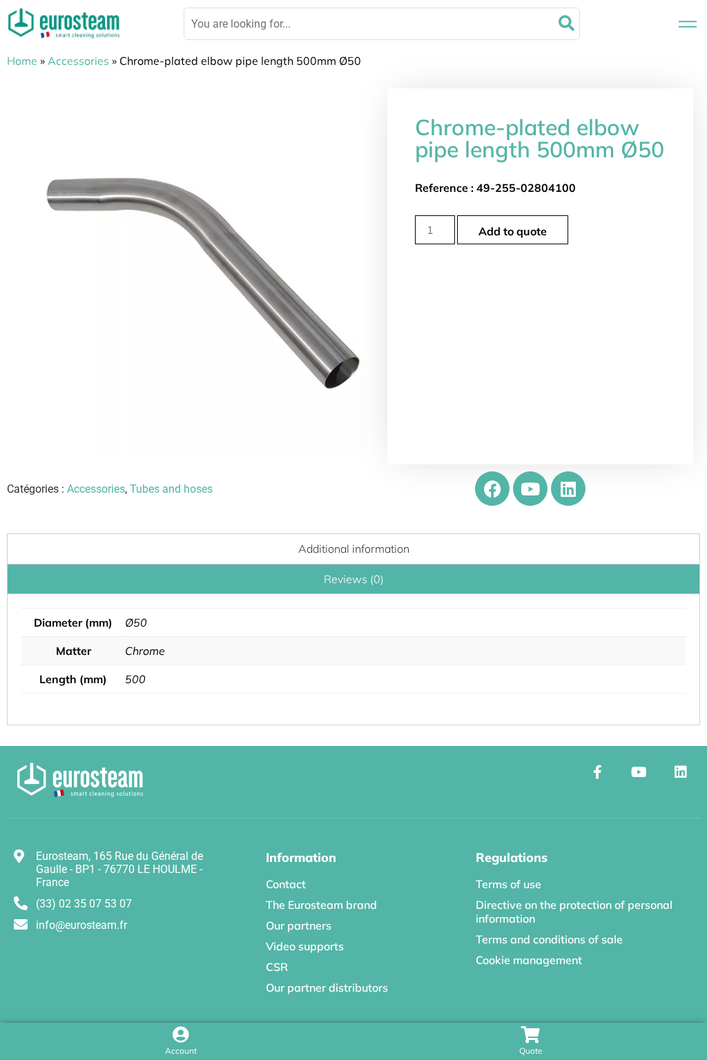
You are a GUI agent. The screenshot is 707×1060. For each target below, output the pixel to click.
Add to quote (512, 231)
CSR (277, 967)
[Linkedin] (568, 488)
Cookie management (529, 960)
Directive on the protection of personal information (574, 911)
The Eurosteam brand (321, 905)
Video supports (305, 946)
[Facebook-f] (597, 772)
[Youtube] (530, 488)
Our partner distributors (327, 987)
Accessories (78, 61)
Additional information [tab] (353, 549)
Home (22, 61)
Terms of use (508, 884)
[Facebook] (492, 488)
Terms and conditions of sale (549, 939)
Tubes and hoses (171, 488)
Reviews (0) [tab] (354, 579)
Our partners (298, 925)
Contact (286, 884)
